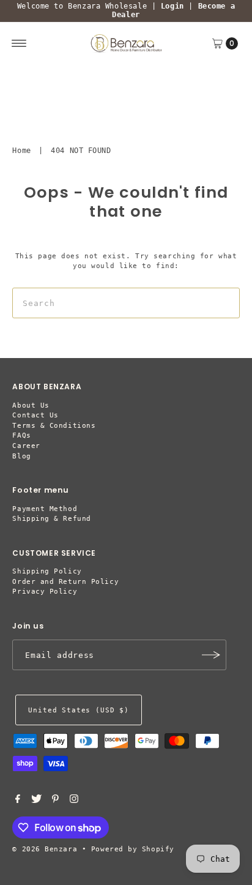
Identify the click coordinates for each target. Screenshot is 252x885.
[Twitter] (36, 801)
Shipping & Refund (51, 519)
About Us (30, 405)
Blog (21, 456)
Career (26, 446)
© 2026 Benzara (44, 849)
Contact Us (35, 415)
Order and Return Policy (65, 582)
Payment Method (44, 509)
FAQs (21, 435)
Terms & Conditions (53, 426)
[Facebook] (17, 801)
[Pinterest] (55, 801)
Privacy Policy (44, 592)
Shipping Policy (46, 571)
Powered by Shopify (132, 849)
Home (21, 150)
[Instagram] (74, 801)
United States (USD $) (78, 710)
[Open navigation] (19, 43)
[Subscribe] (211, 655)
